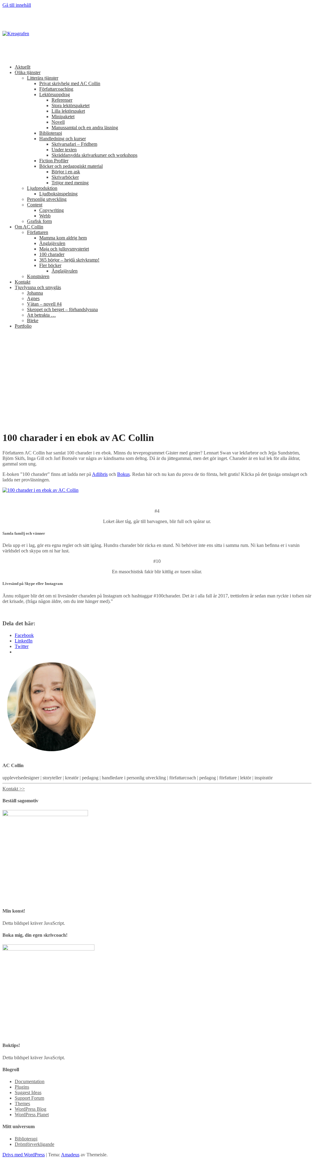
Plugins (22, 1087)
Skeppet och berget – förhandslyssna (62, 309)
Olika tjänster (27, 72)
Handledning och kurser (62, 138)
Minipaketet (63, 116)
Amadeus (70, 1154)
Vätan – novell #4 (44, 304)
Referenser (62, 100)
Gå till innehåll (16, 5)
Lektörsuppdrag (54, 94)
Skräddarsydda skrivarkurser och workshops (94, 155)
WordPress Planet (32, 1114)
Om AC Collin (29, 226)
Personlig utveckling (47, 199)
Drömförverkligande (34, 1144)
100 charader (51, 254)
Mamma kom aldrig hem (63, 237)
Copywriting (51, 210)
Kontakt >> (13, 788)
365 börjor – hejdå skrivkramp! (69, 259)
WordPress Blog (30, 1109)
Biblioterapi (50, 133)
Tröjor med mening (70, 182)
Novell (58, 122)
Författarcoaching (56, 89)
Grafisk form (39, 221)
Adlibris (100, 474)
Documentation (29, 1081)
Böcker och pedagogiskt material (71, 166)
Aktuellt (22, 67)
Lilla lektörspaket (68, 111)
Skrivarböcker (65, 177)
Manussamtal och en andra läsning (85, 127)
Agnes (33, 298)
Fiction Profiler (53, 160)
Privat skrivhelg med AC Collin (69, 83)
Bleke (32, 320)
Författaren (37, 232)
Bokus (123, 474)
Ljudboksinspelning (58, 193)
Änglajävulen (52, 243)
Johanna (35, 293)
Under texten (64, 149)
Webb (45, 215)
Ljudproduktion (42, 188)
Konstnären (38, 276)
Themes (22, 1103)
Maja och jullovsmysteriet (64, 248)
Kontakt (22, 281)
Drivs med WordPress (23, 1154)
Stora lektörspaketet (71, 105)
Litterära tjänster (42, 78)
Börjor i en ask (66, 171)
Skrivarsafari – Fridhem (74, 144)
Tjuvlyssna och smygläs (38, 287)
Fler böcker (50, 265)
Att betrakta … (41, 315)
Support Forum (29, 1098)
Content (34, 204)
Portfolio (23, 326)
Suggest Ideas (28, 1092)
